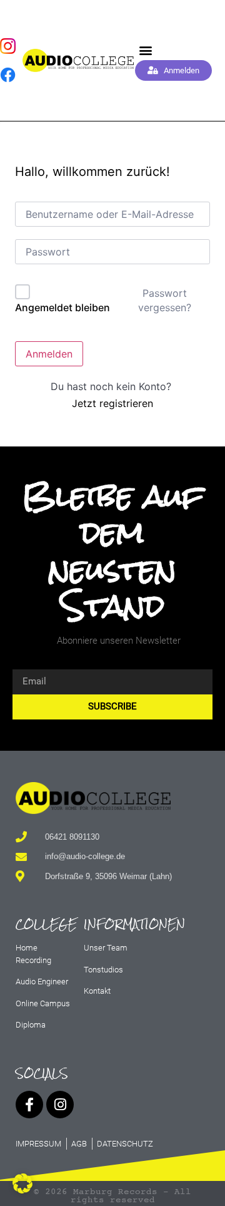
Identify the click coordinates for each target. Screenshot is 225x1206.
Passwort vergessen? (164, 300)
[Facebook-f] (29, 1104)
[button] (145, 49)
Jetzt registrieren (112, 403)
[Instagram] (60, 1104)
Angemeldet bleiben (62, 307)
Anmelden (49, 354)
